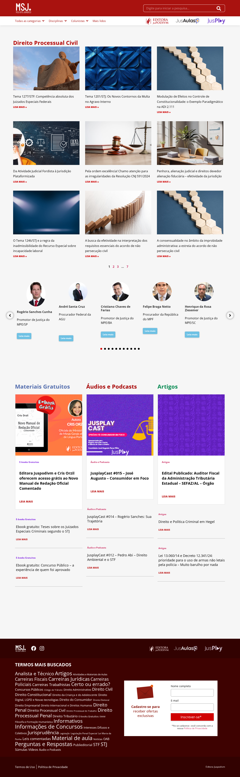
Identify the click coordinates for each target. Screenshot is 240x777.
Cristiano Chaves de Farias (115, 308)
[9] (131, 349)
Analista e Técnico (34, 673)
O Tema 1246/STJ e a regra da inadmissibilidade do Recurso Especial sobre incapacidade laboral (44, 245)
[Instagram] (41, 648)
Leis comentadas (36, 738)
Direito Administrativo (77, 689)
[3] (109, 349)
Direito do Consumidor (75, 699)
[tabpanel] (36, 311)
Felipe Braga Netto (157, 307)
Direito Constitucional (33, 694)
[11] (139, 349)
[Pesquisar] (219, 8)
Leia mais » (20, 107)
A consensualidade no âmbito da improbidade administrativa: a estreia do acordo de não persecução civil (189, 245)
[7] (124, 349)
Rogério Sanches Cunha (34, 312)
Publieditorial (82, 745)
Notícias (97, 739)
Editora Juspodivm (215, 766)
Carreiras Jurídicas (69, 678)
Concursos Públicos (29, 689)
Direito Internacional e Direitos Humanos (66, 705)
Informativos (68, 721)
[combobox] (178, 8)
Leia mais (24, 336)
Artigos (166, 462)
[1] (101, 349)
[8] (127, 349)
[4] (112, 349)
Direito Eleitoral (101, 700)
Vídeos (33, 749)
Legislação (65, 733)
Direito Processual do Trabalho (81, 710)
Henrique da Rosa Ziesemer (198, 308)
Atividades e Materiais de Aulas (90, 674)
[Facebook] (33, 648)
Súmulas (21, 749)
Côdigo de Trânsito (53, 689)
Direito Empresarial (27, 705)
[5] (116, 349)
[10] (135, 349)
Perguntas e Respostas (43, 744)
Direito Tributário (65, 716)
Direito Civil (102, 689)
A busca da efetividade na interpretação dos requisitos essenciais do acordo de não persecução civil (116, 245)
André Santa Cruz (72, 307)
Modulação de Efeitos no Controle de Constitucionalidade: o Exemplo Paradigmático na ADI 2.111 (190, 101)
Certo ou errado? (90, 684)
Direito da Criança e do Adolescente (74, 695)
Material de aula (72, 738)
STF (96, 744)
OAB (106, 739)
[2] (105, 349)
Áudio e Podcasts (100, 462)
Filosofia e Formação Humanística (34, 722)
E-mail (175, 700)
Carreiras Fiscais (31, 679)
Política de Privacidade (195, 728)
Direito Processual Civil (46, 710)
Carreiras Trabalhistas (51, 684)
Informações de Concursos (49, 726)
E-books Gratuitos (29, 462)
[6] (120, 349)
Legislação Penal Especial (84, 733)
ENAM (102, 716)
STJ (104, 744)
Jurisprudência (43, 732)
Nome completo (181, 686)
